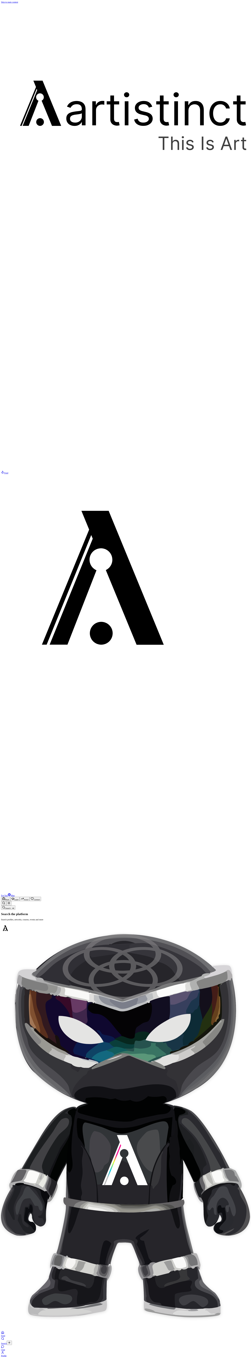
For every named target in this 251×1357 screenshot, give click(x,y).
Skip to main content (9, 2)
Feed (6, 473)
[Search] (3, 903)
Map (13, 895)
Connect (37, 900)
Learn (16, 900)
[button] (125, 1126)
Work (7, 900)
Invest (26, 900)
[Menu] (9, 903)
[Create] (9, 1343)
